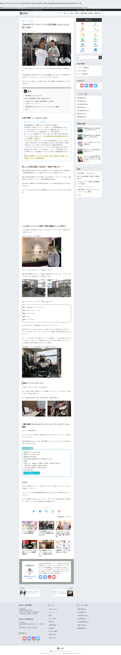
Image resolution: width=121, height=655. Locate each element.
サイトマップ (57, 651)
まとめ (26, 109)
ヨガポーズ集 (81, 70)
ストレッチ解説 (81, 74)
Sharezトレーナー (82, 30)
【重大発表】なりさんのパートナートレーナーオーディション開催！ (42, 106)
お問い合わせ (98, 10)
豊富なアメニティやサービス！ (33, 103)
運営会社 (51, 651)
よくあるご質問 (91, 10)
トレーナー (59, 13)
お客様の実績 (83, 13)
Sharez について (53, 609)
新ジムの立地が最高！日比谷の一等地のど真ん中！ (38, 98)
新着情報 (85, 10)
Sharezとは (79, 10)
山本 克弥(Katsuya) (82, 104)
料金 (65, 13)
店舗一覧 (77, 13)
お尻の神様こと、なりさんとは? (33, 95)
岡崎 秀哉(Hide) (81, 98)
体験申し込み (98, 13)
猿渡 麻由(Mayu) (81, 116)
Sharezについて (95, 25)
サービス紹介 (70, 13)
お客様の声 (90, 13)
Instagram (49, 579)
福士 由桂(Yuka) (81, 107)
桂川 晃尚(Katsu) (82, 101)
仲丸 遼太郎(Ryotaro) (83, 110)
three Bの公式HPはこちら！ (31, 473)
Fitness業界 (68, 516)
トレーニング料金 (95, 30)
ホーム (82, 25)
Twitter (40, 579)
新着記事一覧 (82, 46)
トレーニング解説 (82, 67)
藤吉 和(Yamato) (81, 113)
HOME (61, 648)
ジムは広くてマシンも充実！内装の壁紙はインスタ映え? (39, 101)
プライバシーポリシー (66, 651)
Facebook (45, 579)
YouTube (54, 579)
